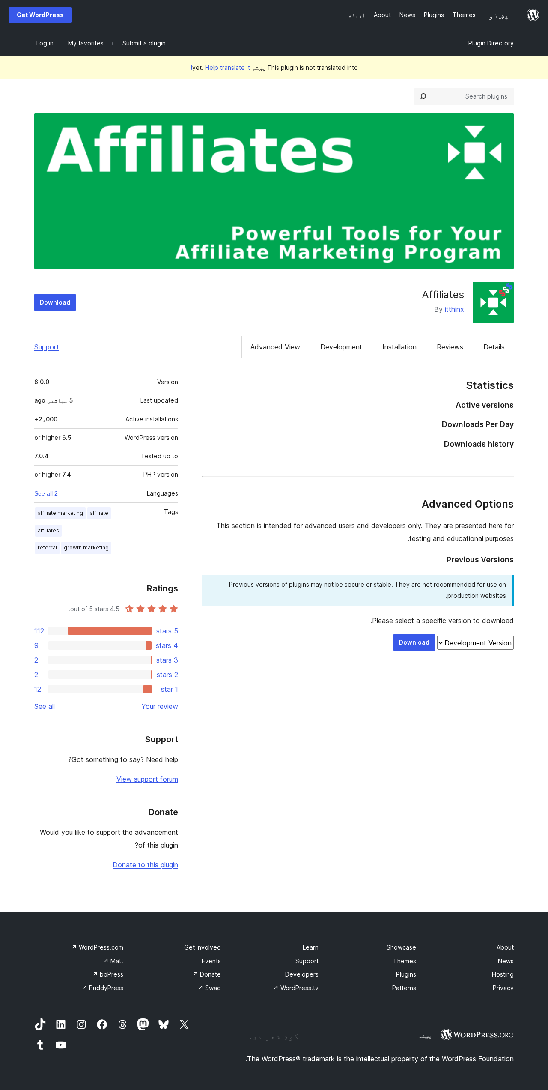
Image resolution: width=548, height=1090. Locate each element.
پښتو (425, 1035)
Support (46, 347)
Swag (209, 987)
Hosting (503, 974)
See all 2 (46, 493)
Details (494, 347)
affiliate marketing (60, 513)
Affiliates (443, 294)
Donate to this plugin (145, 864)
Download (55, 302)
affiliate (99, 513)
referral (47, 547)
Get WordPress (40, 14)
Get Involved (202, 947)
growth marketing (86, 547)
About (505, 947)
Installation (399, 347)
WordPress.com (97, 947)
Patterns (404, 987)
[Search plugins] (423, 96)
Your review (159, 706)
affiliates (48, 530)
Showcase (401, 947)
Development (341, 347)
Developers (302, 974)
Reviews (450, 347)
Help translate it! (220, 67)
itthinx (454, 309)
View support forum (147, 779)
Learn (311, 947)
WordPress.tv (296, 987)
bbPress (107, 974)
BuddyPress (102, 987)
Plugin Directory (491, 43)
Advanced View (275, 347)
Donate (207, 974)
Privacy (503, 987)
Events (211, 961)
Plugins (406, 974)
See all (44, 706)
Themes (404, 961)
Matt (113, 961)
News (506, 961)
